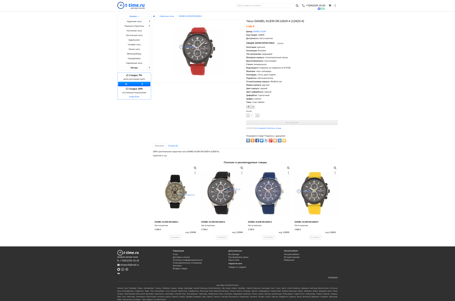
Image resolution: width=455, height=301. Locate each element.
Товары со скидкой (237, 267)
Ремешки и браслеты (134, 26)
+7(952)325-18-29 (129, 260)
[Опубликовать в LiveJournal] (266, 140)
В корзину (175, 237)
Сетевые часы (134, 45)
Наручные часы (134, 21)
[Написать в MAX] (119, 269)
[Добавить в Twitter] (262, 140)
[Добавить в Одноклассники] (253, 140)
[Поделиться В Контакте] (248, 140)
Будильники (134, 40)
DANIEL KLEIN (259, 31)
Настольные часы (134, 35)
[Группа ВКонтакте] (126, 84)
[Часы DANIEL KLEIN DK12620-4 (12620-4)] (198, 51)
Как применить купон (238, 257)
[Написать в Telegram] (127, 269)
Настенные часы (134, 31)
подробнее (134, 97)
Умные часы (134, 49)
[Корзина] (329, 5)
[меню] (335, 5)
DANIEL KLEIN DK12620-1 (166, 222)
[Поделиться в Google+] (271, 140)
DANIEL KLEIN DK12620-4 (190, 16)
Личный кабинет (291, 254)
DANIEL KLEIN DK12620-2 (213, 222)
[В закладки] (248, 107)
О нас (175, 254)
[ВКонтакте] (119, 273)
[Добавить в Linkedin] (280, 140)
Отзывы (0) (173, 146)
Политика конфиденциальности (187, 260)
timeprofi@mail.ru (129, 265)
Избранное (289, 260)
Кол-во (249, 111)
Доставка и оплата (181, 257)
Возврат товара (180, 269)
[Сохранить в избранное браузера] (284, 140)
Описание (159, 146)
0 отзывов (260, 128)
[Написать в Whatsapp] (123, 269)
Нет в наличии (291, 122)
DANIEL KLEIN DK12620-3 (260, 222)
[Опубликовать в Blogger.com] (275, 140)
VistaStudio (333, 278)
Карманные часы (134, 63)
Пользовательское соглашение (187, 263)
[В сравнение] (253, 107)
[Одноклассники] (142, 84)
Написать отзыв (273, 128)
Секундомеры (134, 58)
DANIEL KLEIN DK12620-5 (306, 222)
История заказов (291, 257)
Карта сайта (233, 260)
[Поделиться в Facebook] (257, 140)
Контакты (177, 266)
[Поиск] (297, 5)
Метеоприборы (134, 54)
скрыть (280, 43)
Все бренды (233, 254)
